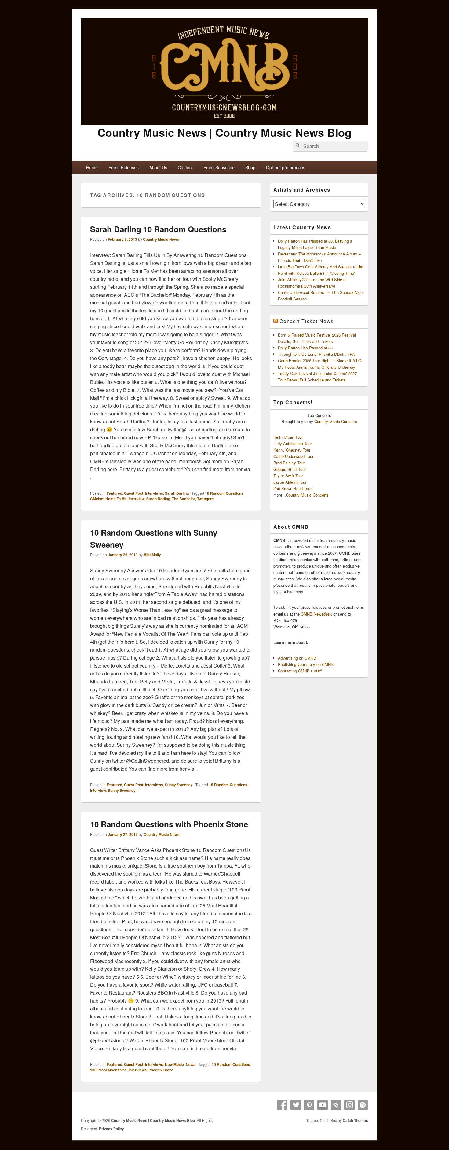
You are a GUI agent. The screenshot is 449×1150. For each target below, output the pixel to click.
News (190, 1064)
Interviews (154, 493)
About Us (158, 167)
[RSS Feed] (336, 1105)
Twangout (205, 498)
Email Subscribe (219, 167)
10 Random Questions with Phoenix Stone (169, 824)
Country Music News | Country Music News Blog (224, 132)
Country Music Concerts (335, 421)
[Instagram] (349, 1105)
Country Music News (161, 239)
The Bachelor (183, 498)
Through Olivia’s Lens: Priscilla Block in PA (316, 354)
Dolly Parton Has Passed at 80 (305, 348)
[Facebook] (282, 1105)
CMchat (97, 498)
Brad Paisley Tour (289, 463)
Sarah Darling (177, 493)
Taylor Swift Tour (288, 475)
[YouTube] (322, 1105)
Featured (114, 493)
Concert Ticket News (306, 321)
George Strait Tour (289, 469)
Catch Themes (355, 1120)
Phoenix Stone (160, 1070)
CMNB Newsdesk (316, 614)
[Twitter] (295, 1105)
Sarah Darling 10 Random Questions (158, 229)
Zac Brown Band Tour (292, 488)
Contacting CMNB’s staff (300, 671)
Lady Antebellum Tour (292, 443)
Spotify (363, 1105)
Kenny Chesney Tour (291, 450)
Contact (185, 167)
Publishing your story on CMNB (306, 664)
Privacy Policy (111, 1128)
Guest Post (133, 493)
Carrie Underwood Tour (293, 456)
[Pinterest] (309, 1105)
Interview (136, 498)
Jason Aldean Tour (289, 482)
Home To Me (116, 498)
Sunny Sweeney (179, 784)
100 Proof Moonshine (108, 1070)
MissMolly (152, 554)
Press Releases (123, 167)
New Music (174, 1064)
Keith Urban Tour (288, 437)
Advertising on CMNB (297, 658)
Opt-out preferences (285, 167)
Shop (250, 167)
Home (92, 167)
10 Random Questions (224, 493)
